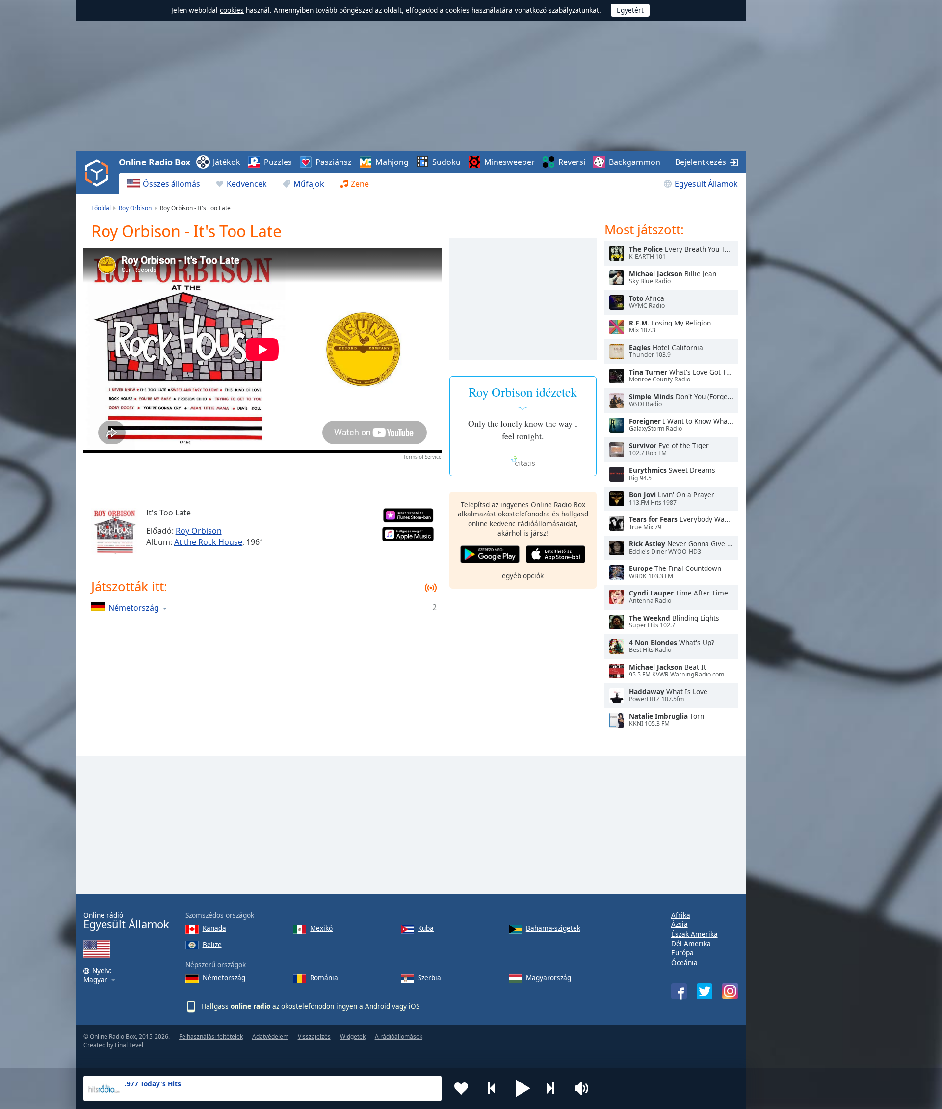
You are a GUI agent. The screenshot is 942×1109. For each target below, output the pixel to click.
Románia (324, 977)
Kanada (214, 928)
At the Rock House (208, 542)
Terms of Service (422, 456)
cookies (232, 10)
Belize (212, 944)
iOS (414, 1006)
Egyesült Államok (706, 183)
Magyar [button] (95, 980)
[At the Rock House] (114, 531)
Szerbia (429, 977)
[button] (523, 1088)
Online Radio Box (154, 162)
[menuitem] (163, 183)
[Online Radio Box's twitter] (704, 991)
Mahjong (392, 162)
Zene (360, 183)
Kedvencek (247, 183)
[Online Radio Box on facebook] (679, 991)
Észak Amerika (694, 934)
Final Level (129, 1045)
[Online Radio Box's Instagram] (730, 991)
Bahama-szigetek (553, 928)
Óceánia (684, 962)
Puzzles (278, 162)
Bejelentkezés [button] (700, 162)
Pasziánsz (333, 162)
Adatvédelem (270, 1036)
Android (377, 1006)
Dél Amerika (691, 943)
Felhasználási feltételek (211, 1036)
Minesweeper (509, 162)
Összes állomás (171, 183)
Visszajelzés (314, 1036)
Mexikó (321, 928)
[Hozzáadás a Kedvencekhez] (461, 1088)
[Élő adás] (616, 253)
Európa (682, 952)
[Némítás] (585, 1088)
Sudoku (446, 162)
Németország (224, 977)
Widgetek (353, 1036)
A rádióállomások (398, 1036)
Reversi (571, 162)
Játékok (226, 162)
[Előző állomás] (492, 1088)
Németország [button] (133, 607)
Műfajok (308, 183)
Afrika (680, 915)
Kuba (426, 928)
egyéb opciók (523, 575)
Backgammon (634, 162)
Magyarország (548, 977)
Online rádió (126, 920)
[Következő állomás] (554, 1088)
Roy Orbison (199, 530)
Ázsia (679, 924)
